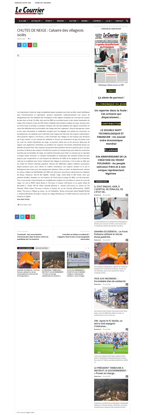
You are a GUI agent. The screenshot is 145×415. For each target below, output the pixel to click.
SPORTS (49, 21)
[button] (126, 20)
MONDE (85, 21)
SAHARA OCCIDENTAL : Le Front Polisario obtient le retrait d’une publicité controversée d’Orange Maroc (28, 273)
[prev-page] (86, 248)
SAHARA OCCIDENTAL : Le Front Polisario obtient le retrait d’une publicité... (111, 234)
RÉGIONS (60, 21)
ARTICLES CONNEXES (25, 248)
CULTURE (72, 21)
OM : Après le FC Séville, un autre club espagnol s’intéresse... (108, 323)
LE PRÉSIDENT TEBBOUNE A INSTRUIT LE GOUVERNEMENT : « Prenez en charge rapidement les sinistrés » (53, 273)
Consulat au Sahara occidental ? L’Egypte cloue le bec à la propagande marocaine (73, 236)
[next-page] (88, 248)
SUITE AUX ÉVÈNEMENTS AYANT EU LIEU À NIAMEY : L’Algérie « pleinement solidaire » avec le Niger (76, 273)
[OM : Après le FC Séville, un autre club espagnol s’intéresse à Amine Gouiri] (111, 343)
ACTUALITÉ (35, 21)
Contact (119, 21)
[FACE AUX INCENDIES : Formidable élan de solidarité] (111, 298)
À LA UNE (22, 21)
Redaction (97, 195)
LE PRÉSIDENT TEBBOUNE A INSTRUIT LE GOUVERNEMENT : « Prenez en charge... (110, 370)
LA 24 (108, 21)
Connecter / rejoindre (43, 3)
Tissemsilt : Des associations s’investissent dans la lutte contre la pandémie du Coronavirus (32, 236)
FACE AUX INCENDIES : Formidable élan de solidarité (110, 280)
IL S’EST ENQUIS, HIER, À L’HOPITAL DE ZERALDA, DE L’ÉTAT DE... (108, 189)
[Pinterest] (30, 45)
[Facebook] (19, 45)
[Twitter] (24, 45)
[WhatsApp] (35, 45)
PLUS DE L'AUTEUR (42, 248)
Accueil (19, 26)
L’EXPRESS (97, 21)
